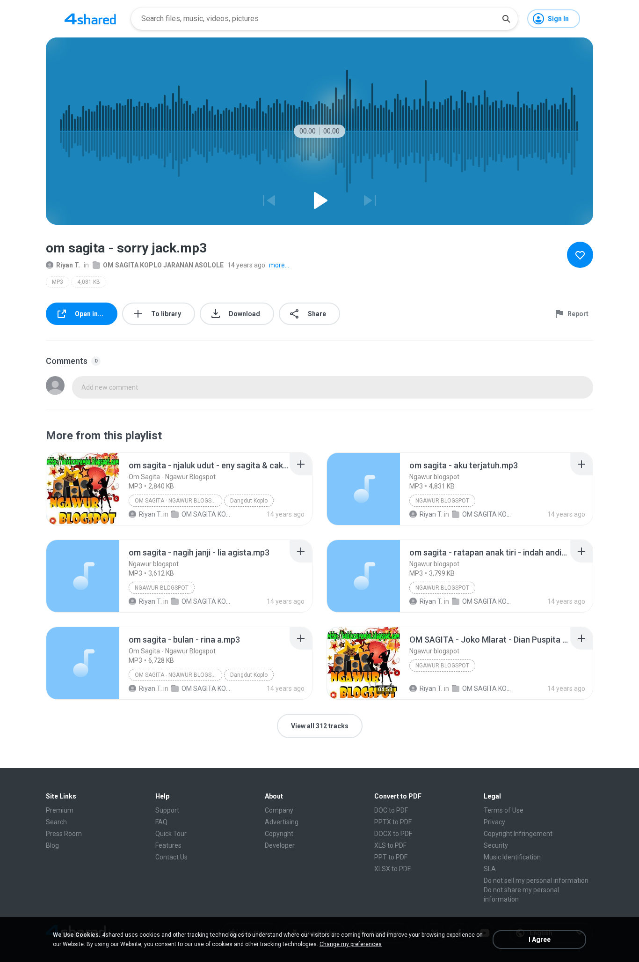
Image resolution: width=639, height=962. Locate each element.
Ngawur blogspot (442, 500)
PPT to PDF (390, 857)
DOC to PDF (391, 810)
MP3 (57, 282)
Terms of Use (503, 810)
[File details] (82, 489)
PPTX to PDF (393, 822)
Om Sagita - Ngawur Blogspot (178, 500)
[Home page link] (90, 18)
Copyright (279, 833)
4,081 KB (88, 282)
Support (167, 810)
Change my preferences (351, 944)
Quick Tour (171, 833)
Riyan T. (68, 265)
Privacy (494, 822)
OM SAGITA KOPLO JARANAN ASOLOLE (163, 265)
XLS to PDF (390, 845)
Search (56, 822)
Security (496, 845)
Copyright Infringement (518, 833)
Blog (52, 845)
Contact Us (171, 857)
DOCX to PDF (393, 833)
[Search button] (506, 18)
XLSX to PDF (392, 869)
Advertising (281, 822)
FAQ (161, 822)
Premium (59, 810)
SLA (490, 869)
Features (168, 845)
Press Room (64, 833)
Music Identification (512, 857)
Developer (280, 845)
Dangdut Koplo (249, 500)
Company (279, 810)
